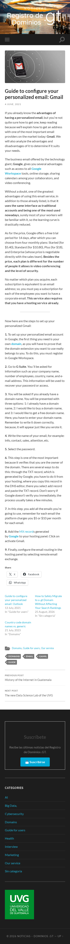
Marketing (12, 855)
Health (9, 838)
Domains (17, 648)
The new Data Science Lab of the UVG (29, 693)
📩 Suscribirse (35, 762)
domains (14, 656)
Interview (11, 846)
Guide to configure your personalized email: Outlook (16, 600)
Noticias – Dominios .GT (35, 936)
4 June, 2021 (13, 104)
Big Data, (11, 805)
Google (14, 536)
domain (16, 344)
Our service (47, 648)
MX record (26, 531)
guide (12, 662)
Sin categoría (13, 871)
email (29, 656)
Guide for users (31, 648)
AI (6, 797)
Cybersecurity (14, 814)
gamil (43, 656)
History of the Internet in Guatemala (28, 678)
